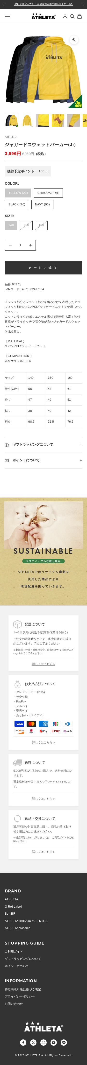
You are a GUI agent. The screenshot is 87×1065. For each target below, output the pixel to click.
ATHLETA (11, 137)
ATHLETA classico (17, 928)
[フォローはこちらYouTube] (54, 1042)
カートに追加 (43, 268)
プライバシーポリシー (20, 996)
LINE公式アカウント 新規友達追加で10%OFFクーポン (43, 4)
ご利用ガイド (14, 951)
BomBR (10, 913)
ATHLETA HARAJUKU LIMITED (27, 921)
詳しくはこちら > (43, 664)
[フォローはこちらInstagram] (43, 1042)
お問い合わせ (14, 1003)
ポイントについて (17, 966)
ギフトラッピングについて (23, 958)
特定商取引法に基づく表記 (23, 989)
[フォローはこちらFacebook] (23, 1042)
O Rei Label (13, 906)
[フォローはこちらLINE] (64, 1042)
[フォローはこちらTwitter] (33, 1042)
